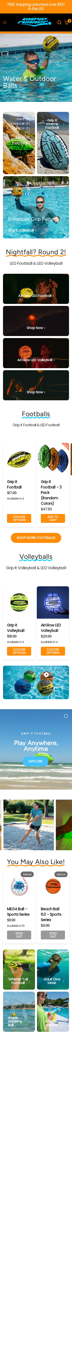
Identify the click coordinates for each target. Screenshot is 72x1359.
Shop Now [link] (35, 328)
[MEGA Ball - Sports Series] (19, 886)
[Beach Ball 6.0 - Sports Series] (53, 886)
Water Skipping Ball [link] (15, 1021)
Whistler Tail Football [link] (18, 981)
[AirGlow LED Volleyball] (53, 602)
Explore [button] (35, 761)
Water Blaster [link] (52, 1023)
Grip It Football (14, 484)
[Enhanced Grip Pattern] (36, 207)
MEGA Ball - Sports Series (18, 911)
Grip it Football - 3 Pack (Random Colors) (51, 492)
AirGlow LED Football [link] (34, 295)
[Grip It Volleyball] (19, 602)
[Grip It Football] (19, 143)
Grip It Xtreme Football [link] (52, 124)
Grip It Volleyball (15, 628)
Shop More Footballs (36, 537)
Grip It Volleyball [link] (21, 230)
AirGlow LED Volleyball (51, 628)
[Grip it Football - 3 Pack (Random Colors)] (53, 459)
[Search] (59, 22)
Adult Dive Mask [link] (52, 981)
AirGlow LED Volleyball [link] (34, 360)
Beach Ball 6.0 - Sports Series (51, 914)
